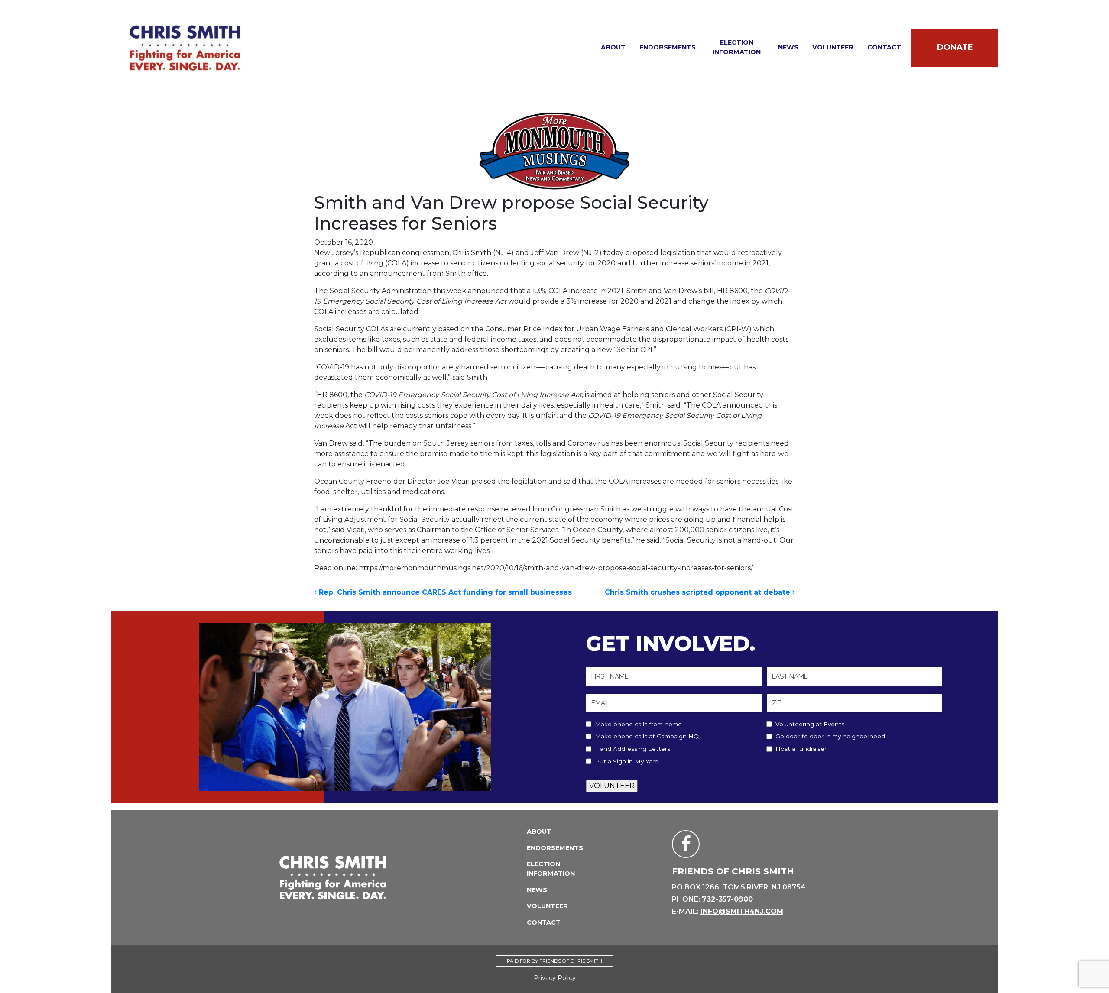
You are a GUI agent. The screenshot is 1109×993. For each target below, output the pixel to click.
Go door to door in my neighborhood (830, 736)
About (613, 47)
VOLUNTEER (612, 786)
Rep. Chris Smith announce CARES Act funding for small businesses (444, 592)
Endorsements (667, 47)
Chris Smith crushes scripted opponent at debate (698, 592)
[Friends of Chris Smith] (185, 47)
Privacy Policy (555, 978)
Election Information (737, 47)
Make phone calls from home (638, 724)
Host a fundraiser (801, 748)
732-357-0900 (727, 899)
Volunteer (832, 47)
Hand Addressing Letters (632, 748)
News (788, 47)
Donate (955, 47)
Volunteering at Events (809, 724)
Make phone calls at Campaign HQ (647, 736)
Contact (884, 47)
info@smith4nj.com (741, 911)
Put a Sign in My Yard (626, 761)
